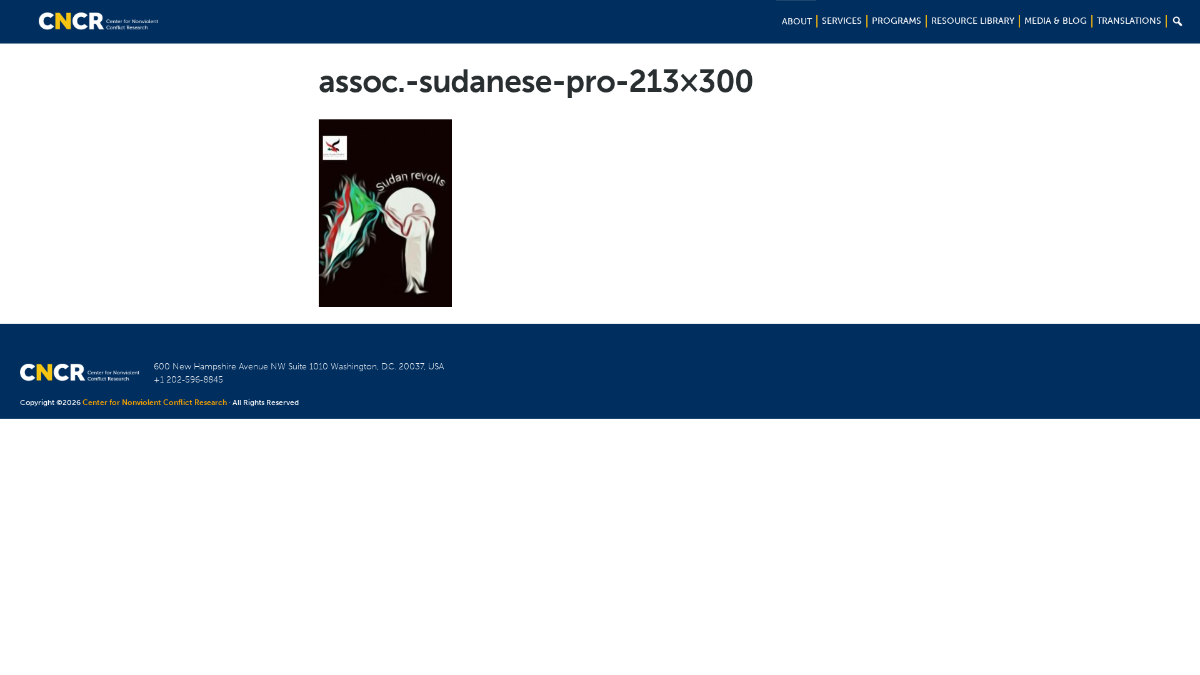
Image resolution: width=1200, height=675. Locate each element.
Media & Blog (1055, 21)
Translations (1129, 21)
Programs (896, 21)
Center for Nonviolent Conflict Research (154, 402)
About (797, 21)
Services (842, 21)
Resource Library (972, 21)
